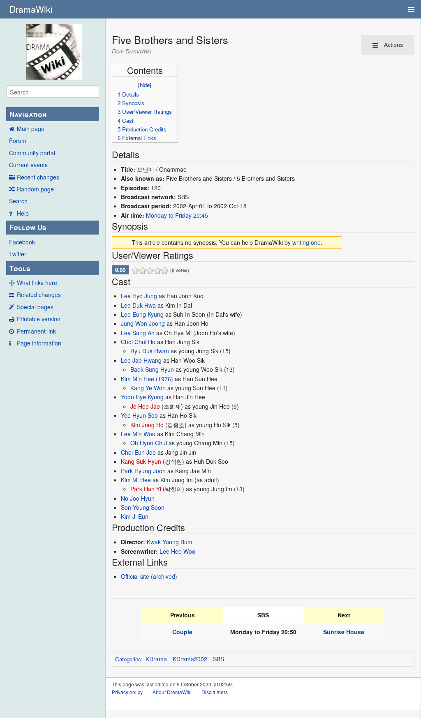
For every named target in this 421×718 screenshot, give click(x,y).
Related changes (39, 294)
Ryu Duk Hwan (149, 351)
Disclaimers (214, 691)
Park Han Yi (145, 489)
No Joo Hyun (138, 498)
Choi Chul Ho (138, 342)
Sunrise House (343, 632)
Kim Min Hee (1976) (147, 379)
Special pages (35, 307)
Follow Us (27, 227)
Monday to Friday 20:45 (177, 215)
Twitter (17, 254)
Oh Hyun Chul (148, 443)
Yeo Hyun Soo (139, 415)
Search (18, 201)
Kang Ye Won (148, 388)
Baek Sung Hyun (152, 369)
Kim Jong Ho (147, 425)
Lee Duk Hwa (138, 305)
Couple (182, 632)
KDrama (156, 659)
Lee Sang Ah (138, 333)
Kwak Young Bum (169, 542)
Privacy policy (127, 691)
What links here (37, 282)
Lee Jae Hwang (141, 360)
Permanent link (36, 331)
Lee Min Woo (138, 434)
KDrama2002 (190, 659)
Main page (30, 128)
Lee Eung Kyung (142, 314)
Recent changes (38, 177)
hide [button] (145, 85)
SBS (218, 659)
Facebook (22, 242)
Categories (128, 659)
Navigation (27, 114)
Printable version (38, 319)
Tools (19, 268)
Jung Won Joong (143, 323)
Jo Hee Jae (145, 406)
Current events (28, 165)
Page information (39, 343)
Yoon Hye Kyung (142, 397)
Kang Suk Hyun (141, 461)
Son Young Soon (142, 507)
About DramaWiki (172, 691)
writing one (306, 242)
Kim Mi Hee (136, 480)
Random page (35, 189)
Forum (17, 140)
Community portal (32, 153)
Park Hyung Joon (143, 471)
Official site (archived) (149, 576)
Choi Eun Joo (138, 452)
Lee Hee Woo (177, 551)
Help (23, 213)
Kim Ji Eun (134, 516)
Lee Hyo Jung (139, 296)
